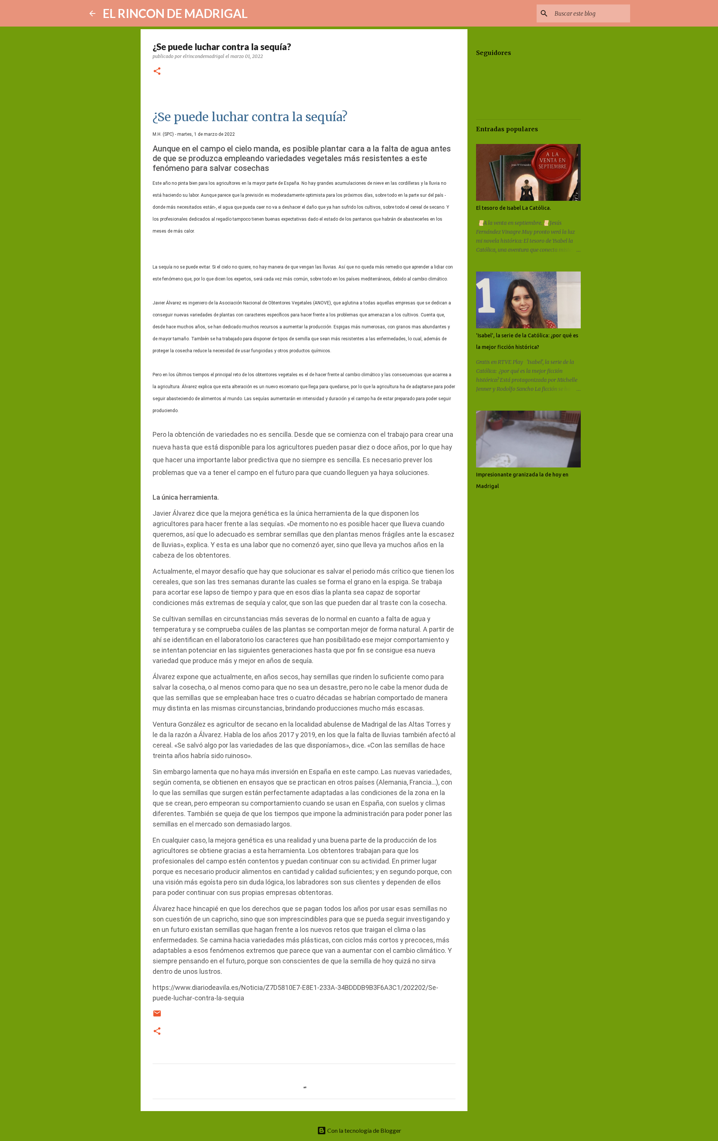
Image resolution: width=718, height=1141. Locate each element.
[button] (157, 72)
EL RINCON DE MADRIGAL (175, 13)
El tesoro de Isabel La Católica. (513, 208)
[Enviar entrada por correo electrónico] (157, 1016)
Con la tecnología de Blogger (363, 1130)
